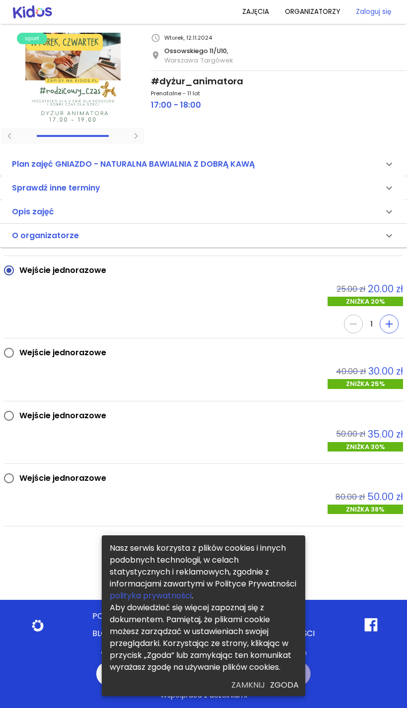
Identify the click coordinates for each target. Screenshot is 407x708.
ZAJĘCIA (255, 11)
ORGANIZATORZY (312, 11)
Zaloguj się (373, 11)
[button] (203, 164)
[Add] (389, 324)
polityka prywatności (151, 595)
